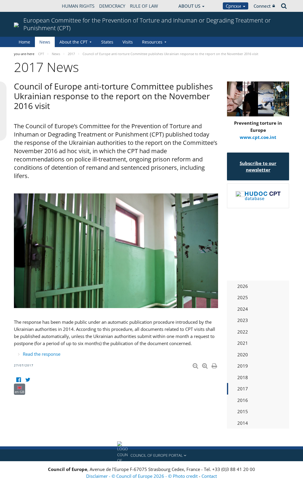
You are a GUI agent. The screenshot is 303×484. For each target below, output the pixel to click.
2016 (242, 400)
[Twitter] (27, 379)
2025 (242, 297)
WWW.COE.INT (28, 6)
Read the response (41, 354)
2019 (242, 366)
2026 (242, 286)
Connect (262, 6)
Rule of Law (144, 6)
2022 (242, 332)
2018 (242, 377)
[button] (151, 455)
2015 (242, 411)
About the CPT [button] (73, 42)
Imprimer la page (215, 364)
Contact (209, 476)
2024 (242, 309)
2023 (242, 320)
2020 (242, 355)
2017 (242, 389)
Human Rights (78, 6)
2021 (242, 343)
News (44, 42)
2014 (242, 423)
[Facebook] (18, 379)
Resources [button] (152, 42)
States (107, 42)
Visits (128, 42)
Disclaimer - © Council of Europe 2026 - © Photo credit (142, 476)
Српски (234, 6)
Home (24, 42)
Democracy (112, 6)
